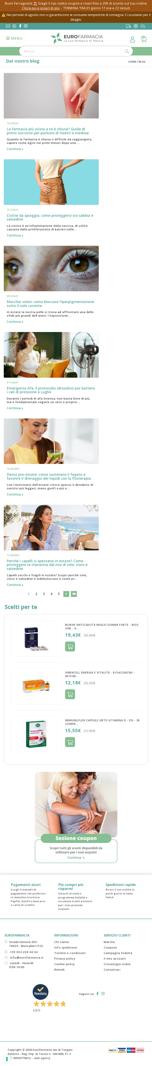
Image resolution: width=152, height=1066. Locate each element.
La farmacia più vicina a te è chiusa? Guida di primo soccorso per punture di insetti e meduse (48, 131)
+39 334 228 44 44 (24, 952)
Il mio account (115, 958)
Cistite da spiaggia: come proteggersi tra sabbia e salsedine (50, 217)
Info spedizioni (65, 947)
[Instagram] (26, 26)
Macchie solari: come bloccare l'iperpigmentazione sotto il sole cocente (50, 303)
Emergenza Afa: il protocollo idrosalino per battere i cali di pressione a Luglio (51, 390)
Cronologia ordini (117, 964)
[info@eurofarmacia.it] (8, 26)
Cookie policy (64, 964)
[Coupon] (137, 26)
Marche (109, 942)
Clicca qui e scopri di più (40, 8)
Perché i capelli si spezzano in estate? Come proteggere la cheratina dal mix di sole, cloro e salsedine (47, 564)
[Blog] (144, 26)
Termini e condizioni (70, 953)
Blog (142, 61)
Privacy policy (64, 958)
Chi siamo (61, 942)
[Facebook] (21, 26)
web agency (42, 1058)
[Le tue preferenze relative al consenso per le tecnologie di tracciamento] (7, 1059)
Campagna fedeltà (118, 953)
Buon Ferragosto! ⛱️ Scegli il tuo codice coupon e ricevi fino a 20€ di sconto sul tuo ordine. (76, 3)
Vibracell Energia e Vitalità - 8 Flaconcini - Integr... (100, 674)
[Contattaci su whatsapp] (14, 26)
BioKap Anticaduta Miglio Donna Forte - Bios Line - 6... (102, 626)
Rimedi (59, 969)
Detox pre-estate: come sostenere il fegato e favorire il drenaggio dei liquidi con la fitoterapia (49, 476)
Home (132, 61)
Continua (14, 149)
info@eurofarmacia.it (27, 957)
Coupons (110, 947)
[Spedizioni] (129, 26)
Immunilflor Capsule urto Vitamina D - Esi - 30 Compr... (102, 722)
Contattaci (112, 969)
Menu (16, 38)
